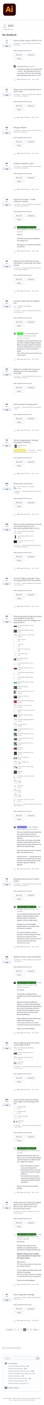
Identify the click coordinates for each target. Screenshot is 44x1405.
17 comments (17, 204)
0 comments (17, 43)
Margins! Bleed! (20, 127)
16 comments (17, 407)
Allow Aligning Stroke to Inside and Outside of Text (26, 1043)
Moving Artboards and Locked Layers (26, 880)
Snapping (17, 493)
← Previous (9, 1330)
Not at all (20, 55)
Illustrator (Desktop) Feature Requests (31, 43)
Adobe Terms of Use (18, 1400)
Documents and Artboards (21, 96)
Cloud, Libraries (32, 452)
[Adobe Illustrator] (9, 10)
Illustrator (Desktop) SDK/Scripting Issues (20, 1373)
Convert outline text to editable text (27, 302)
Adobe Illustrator (13, 1388)
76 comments (17, 959)
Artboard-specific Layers (24, 163)
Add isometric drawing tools (25, 404)
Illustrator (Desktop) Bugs (29, 804)
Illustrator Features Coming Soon (17, 1383)
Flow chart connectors (23, 483)
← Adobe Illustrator (7, 29)
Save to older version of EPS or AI (27, 40)
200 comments (17, 804)
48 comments (17, 884)
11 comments (17, 130)
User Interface (17, 45)
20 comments (31, 450)
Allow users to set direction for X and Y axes (27, 90)
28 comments (17, 583)
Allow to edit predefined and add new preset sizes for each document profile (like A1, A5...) (27, 526)
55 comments (17, 1211)
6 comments (17, 1297)
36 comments (17, 166)
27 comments (17, 310)
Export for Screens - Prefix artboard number (24, 200)
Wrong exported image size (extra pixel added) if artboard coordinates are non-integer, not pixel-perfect (28, 619)
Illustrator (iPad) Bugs (14, 1376)
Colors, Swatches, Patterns (21, 269)
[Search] (37, 1358)
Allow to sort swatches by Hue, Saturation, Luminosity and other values (27, 263)
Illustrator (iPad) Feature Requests (18, 1378)
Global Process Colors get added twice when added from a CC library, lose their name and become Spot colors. (27, 1205)
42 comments (17, 376)
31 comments (17, 1125)
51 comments (17, 545)
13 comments (17, 268)
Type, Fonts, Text (19, 312)
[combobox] (21, 1358)
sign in (19, 1348)
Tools (16, 409)
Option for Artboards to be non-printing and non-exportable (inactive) (27, 371)
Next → (36, 1330)
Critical (20, 59)
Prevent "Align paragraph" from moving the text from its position (27, 579)
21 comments (17, 491)
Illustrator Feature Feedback (16, 1381)
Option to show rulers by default (27, 956)
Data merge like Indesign (24, 1294)
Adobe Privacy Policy (29, 1400)
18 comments (17, 94)
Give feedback (12, 1363)
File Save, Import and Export (22, 206)
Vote (7, 46)
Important (32, 55)
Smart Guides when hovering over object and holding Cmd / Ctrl (26, 1101)
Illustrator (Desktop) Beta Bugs (17, 1366)
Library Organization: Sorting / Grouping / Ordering (26, 441)
